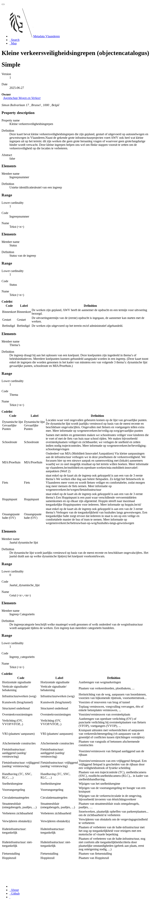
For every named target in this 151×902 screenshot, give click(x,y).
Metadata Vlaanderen (46, 36)
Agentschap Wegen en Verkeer (22, 98)
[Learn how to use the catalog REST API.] (9, 897)
